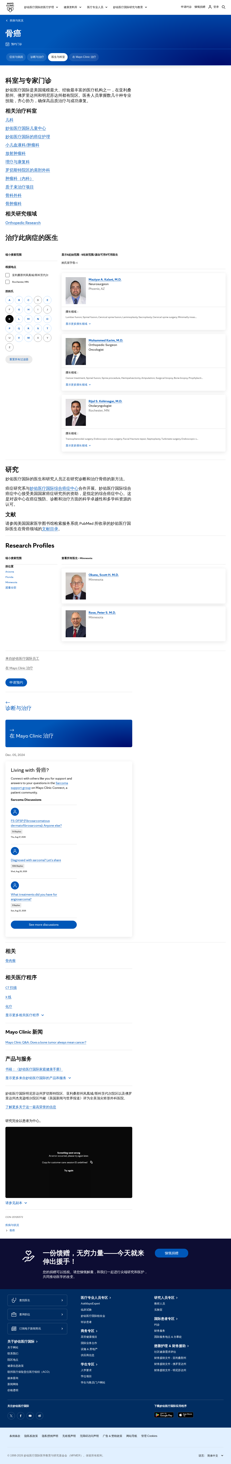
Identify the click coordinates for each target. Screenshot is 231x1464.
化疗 (8, 1006)
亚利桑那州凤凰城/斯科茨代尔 (30, 275)
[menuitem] (15, 57)
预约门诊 (16, 44)
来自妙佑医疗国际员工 (22, 658)
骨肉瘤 (10, 961)
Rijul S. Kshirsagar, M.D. (105, 401)
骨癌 (13, 33)
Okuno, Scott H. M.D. (104, 575)
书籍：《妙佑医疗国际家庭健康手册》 (34, 1069)
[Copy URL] (91, 1162)
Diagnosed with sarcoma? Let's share (36, 860)
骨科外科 (13, 195)
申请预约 (16, 682)
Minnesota (11, 582)
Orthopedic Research (23, 222)
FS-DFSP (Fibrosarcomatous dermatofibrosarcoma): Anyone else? (36, 823)
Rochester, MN (20, 281)
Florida (9, 577)
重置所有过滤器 (18, 359)
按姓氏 (9, 291)
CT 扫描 (11, 988)
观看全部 (10, 587)
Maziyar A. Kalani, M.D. (105, 279)
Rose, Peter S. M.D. (102, 612)
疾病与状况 (16, 20)
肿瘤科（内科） (19, 178)
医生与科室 (58, 56)
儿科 (9, 119)
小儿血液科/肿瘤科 (22, 144)
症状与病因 (16, 56)
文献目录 (50, 528)
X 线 (8, 997)
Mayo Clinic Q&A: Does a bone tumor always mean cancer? (45, 1042)
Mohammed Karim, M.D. (106, 340)
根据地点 (10, 267)
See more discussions (44, 925)
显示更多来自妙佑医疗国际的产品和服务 (35, 1078)
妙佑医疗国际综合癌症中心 (54, 488)
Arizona (9, 571)
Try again (68, 1170)
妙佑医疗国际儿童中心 (25, 128)
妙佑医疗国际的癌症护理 (27, 136)
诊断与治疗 (37, 56)
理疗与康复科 (17, 161)
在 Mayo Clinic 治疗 (84, 56)
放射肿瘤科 (15, 153)
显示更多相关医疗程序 (22, 1015)
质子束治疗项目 (19, 186)
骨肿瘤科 (13, 203)
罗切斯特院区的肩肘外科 (27, 170)
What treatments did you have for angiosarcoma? (34, 896)
